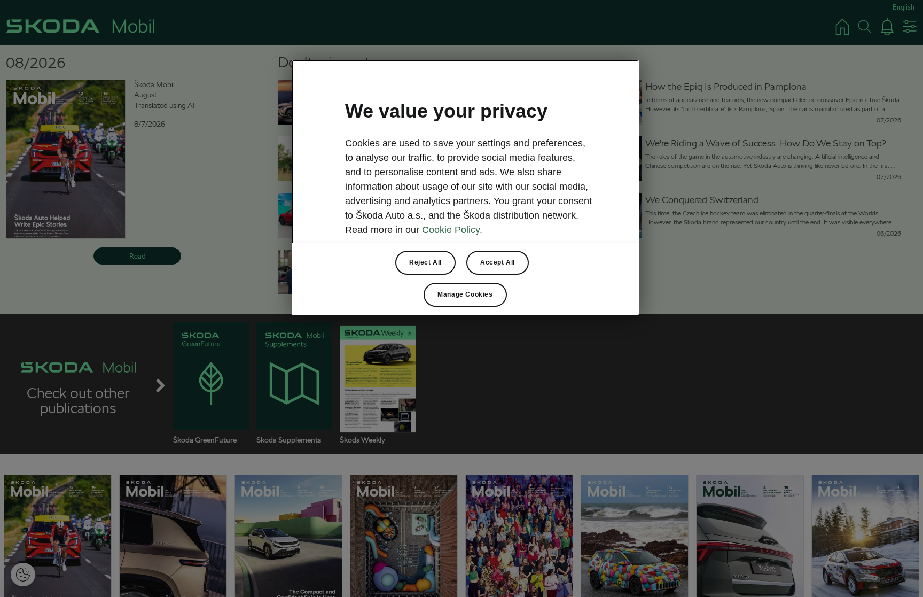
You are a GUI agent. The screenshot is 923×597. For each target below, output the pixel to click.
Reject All (425, 262)
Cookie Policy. (452, 229)
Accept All (497, 262)
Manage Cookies (464, 294)
